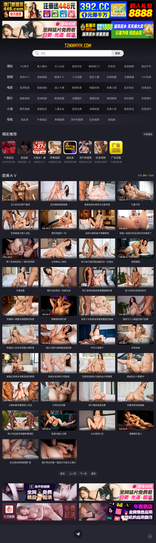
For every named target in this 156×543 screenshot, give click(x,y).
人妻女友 (59, 109)
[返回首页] (150, 536)
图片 (10, 98)
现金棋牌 (129, 66)
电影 (10, 88)
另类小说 (112, 109)
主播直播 (129, 77)
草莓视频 (59, 119)
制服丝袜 (94, 87)
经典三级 (112, 87)
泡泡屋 (111, 119)
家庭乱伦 (42, 109)
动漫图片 (77, 98)
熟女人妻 (94, 77)
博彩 (10, 66)
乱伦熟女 (129, 87)
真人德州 (42, 66)
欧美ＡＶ (59, 77)
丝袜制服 (112, 77)
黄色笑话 (129, 109)
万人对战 (59, 66)
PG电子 (25, 66)
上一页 (72, 473)
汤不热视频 (77, 119)
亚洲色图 (42, 98)
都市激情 (25, 109)
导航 (10, 119)
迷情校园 (94, 109)
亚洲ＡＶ (25, 77)
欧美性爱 (77, 87)
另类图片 (146, 98)
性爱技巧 (146, 109)
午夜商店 (42, 119)
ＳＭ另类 (146, 77)
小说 (10, 109)
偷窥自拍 (25, 98)
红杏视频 (94, 119)
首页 (62, 473)
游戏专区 (77, 66)
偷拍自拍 (42, 87)
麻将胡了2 (94, 66)
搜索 (117, 53)
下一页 (83, 473)
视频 (10, 77)
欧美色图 (59, 98)
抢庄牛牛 (146, 66)
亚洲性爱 (25, 87)
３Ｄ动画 (77, 77)
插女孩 (24, 119)
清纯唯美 (112, 98)
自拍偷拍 (42, 77)
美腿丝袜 (94, 98)
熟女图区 (129, 98)
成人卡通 (59, 87)
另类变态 (146, 87)
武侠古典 (77, 109)
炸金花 (111, 66)
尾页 (93, 473)
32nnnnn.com (77, 45)
